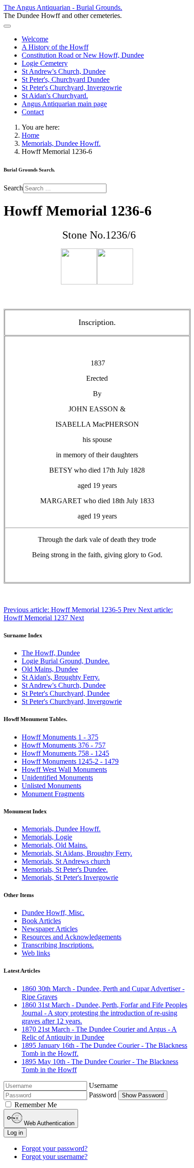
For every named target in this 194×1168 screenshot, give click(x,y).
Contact (33, 112)
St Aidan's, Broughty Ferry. (61, 677)
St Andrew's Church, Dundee (64, 71)
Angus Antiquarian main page (64, 104)
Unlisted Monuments (51, 785)
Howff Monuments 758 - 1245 (65, 753)
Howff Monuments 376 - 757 (64, 745)
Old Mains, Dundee (50, 669)
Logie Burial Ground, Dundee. (66, 661)
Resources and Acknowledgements (71, 937)
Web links (36, 953)
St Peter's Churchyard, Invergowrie (72, 87)
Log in (15, 1132)
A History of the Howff (55, 47)
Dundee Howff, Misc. (53, 912)
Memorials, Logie (47, 837)
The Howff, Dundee (51, 653)
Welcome (35, 39)
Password (102, 1095)
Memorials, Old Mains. (55, 845)
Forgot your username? (55, 1156)
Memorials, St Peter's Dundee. (65, 869)
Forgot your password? (55, 1148)
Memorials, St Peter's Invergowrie (70, 877)
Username (103, 1085)
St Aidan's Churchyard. (55, 95)
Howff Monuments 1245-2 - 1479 (70, 761)
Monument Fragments (53, 794)
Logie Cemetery (45, 63)
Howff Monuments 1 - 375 (60, 737)
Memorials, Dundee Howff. (61, 829)
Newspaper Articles (50, 929)
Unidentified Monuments (57, 777)
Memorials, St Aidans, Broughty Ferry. (77, 853)
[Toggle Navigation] (7, 26)
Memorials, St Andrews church (66, 861)
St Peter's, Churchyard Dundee (66, 79)
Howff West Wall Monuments (64, 769)
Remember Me (35, 1105)
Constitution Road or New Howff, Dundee (83, 55)
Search (13, 188)
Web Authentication (48, 1123)
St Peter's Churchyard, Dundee (66, 693)
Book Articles (41, 920)
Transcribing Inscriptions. (58, 945)
